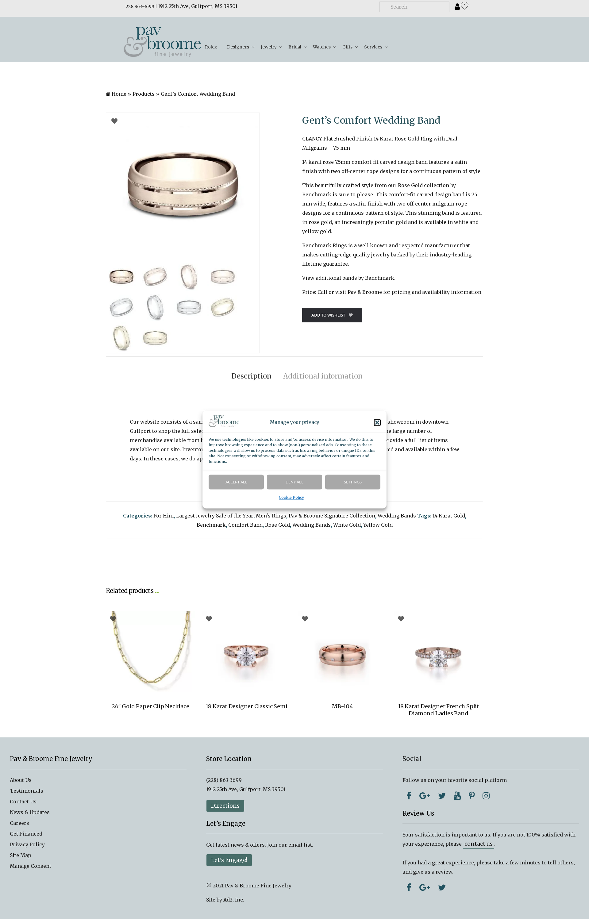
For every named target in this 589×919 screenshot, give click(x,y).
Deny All (294, 482)
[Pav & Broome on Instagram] (486, 796)
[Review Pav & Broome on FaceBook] (408, 887)
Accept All (236, 482)
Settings (353, 482)
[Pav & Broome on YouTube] (457, 796)
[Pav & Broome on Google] (424, 796)
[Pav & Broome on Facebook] (408, 796)
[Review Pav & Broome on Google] (424, 887)
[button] (377, 423)
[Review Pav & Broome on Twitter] (442, 887)
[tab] (251, 376)
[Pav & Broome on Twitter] (442, 796)
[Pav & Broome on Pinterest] (472, 796)
